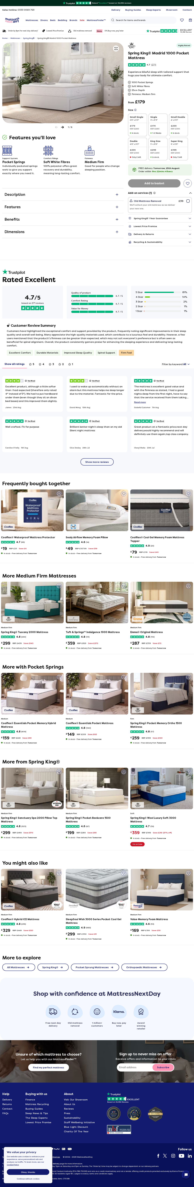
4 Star (139, 296)
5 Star (139, 292)
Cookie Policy (13, 1165)
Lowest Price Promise (55, 31)
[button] (116, 48)
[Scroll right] (63, 127)
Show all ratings (15, 364)
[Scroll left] (57, 127)
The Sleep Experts (36, 1117)
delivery (56, 1164)
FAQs (5, 1113)
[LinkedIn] (188, 1156)
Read (140, 402)
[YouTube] (180, 1156)
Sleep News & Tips (36, 1113)
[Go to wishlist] (182, 20)
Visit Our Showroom (76, 1099)
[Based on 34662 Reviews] (123, 1097)
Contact (7, 1108)
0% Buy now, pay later (114, 31)
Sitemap (56, 1157)
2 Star (139, 306)
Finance (30, 1099)
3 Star (139, 301)
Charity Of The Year (76, 1131)
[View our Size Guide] (135, 110)
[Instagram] (171, 1156)
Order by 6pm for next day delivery (23, 31)
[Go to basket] (190, 20)
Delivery (7, 1099)
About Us (69, 1104)
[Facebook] (156, 1156)
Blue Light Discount (76, 1126)
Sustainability (72, 1117)
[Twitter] (163, 1156)
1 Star (139, 311)
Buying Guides (34, 1108)
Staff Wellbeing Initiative (79, 1122)
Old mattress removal (82, 31)
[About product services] (154, 193)
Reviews (69, 1108)
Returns (7, 1104)
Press (67, 1113)
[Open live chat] (186, 1175)
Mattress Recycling (37, 1104)
